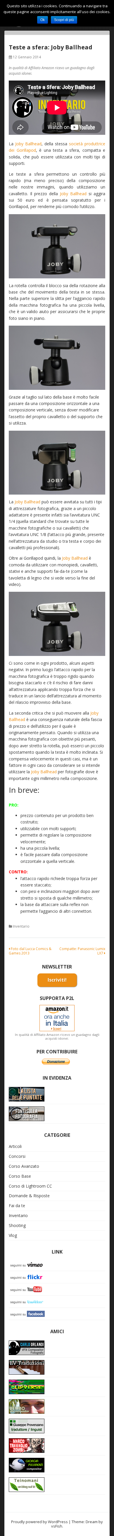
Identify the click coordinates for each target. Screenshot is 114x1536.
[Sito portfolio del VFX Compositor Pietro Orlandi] (26, 1405)
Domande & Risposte (29, 1195)
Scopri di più (64, 20)
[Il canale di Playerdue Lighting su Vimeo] (27, 1264)
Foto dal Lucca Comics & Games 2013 (30, 950)
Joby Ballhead (28, 143)
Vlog (13, 1235)
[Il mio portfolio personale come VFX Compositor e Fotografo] (26, 1347)
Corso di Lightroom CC (30, 1186)
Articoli (15, 1146)
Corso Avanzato (24, 1166)
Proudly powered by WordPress (39, 1521)
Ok (42, 20)
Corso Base (20, 1176)
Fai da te (17, 1205)
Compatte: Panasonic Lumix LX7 (82, 950)
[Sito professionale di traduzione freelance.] (26, 1425)
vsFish (56, 1526)
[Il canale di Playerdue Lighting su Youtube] (27, 1288)
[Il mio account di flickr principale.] (27, 1276)
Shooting (17, 1225)
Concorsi (17, 1156)
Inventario (21, 926)
